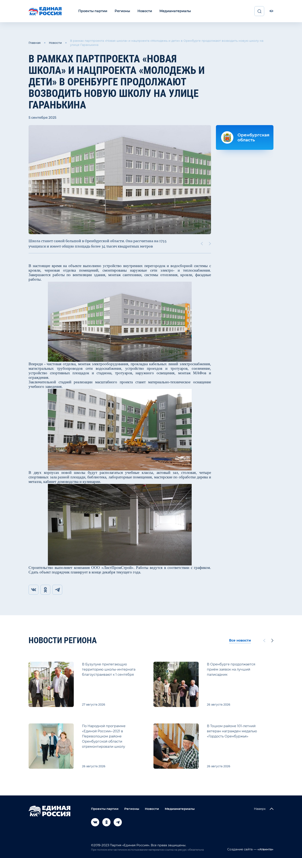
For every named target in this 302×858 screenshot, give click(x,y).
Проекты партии (92, 11)
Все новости (240, 640)
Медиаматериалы (175, 11)
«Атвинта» (265, 849)
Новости (144, 11)
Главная (35, 43)
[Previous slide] (202, 243)
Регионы (122, 11)
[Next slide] (210, 243)
